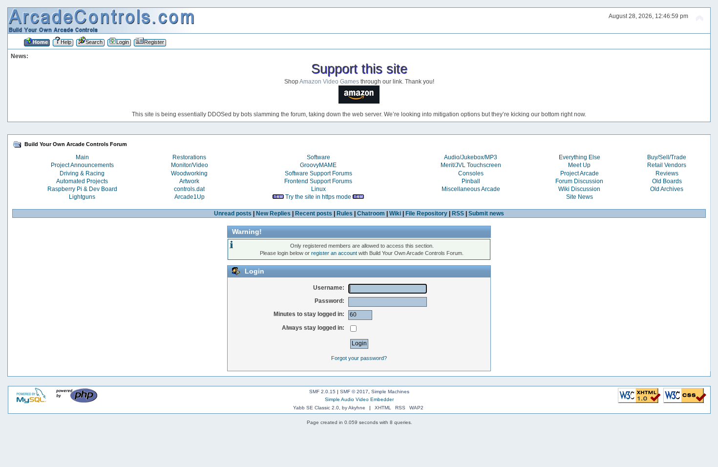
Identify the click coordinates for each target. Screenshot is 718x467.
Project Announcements (82, 165)
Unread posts (233, 213)
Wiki (395, 213)
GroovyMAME (318, 165)
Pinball (471, 181)
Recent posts (313, 213)
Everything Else (579, 157)
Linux (318, 189)
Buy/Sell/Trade (666, 157)
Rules (345, 213)
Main (82, 157)
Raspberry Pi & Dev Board (82, 189)
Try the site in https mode (318, 196)
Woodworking (189, 173)
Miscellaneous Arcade (471, 189)
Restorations (189, 157)
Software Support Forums (318, 173)
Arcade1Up (189, 196)
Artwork (189, 181)
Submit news (486, 213)
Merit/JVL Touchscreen (471, 165)
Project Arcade (579, 173)
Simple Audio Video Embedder (359, 399)
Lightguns (82, 196)
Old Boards (667, 181)
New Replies (273, 213)
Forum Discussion (579, 181)
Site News (579, 196)
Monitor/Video (189, 165)
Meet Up (579, 165)
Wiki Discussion (579, 189)
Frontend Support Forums (318, 181)
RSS (458, 213)
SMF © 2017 (354, 391)
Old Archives (666, 189)
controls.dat (189, 189)
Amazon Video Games (329, 81)
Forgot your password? (359, 358)
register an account (334, 253)
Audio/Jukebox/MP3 (470, 157)
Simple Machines (390, 391)
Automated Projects (82, 181)
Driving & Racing (82, 173)
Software (318, 157)
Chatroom (371, 213)
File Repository (426, 213)
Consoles (471, 173)
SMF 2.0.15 (322, 391)
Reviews (666, 173)
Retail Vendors (666, 165)
